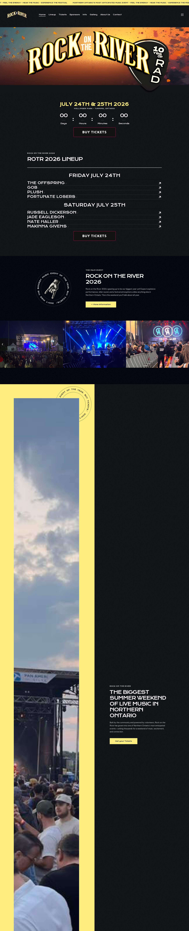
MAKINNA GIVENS (47, 226)
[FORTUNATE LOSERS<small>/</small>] (160, 197)
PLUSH (36, 192)
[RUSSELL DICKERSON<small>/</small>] (160, 213)
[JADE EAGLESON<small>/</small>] (160, 217)
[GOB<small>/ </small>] (160, 188)
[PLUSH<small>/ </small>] (160, 192)
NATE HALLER (43, 222)
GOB (33, 188)
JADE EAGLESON (46, 217)
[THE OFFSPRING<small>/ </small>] (160, 183)
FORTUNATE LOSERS (52, 197)
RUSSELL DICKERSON (52, 212)
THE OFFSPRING (46, 183)
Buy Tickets (94, 132)
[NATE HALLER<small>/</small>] (160, 222)
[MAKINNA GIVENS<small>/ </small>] (160, 226)
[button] (2, 344)
